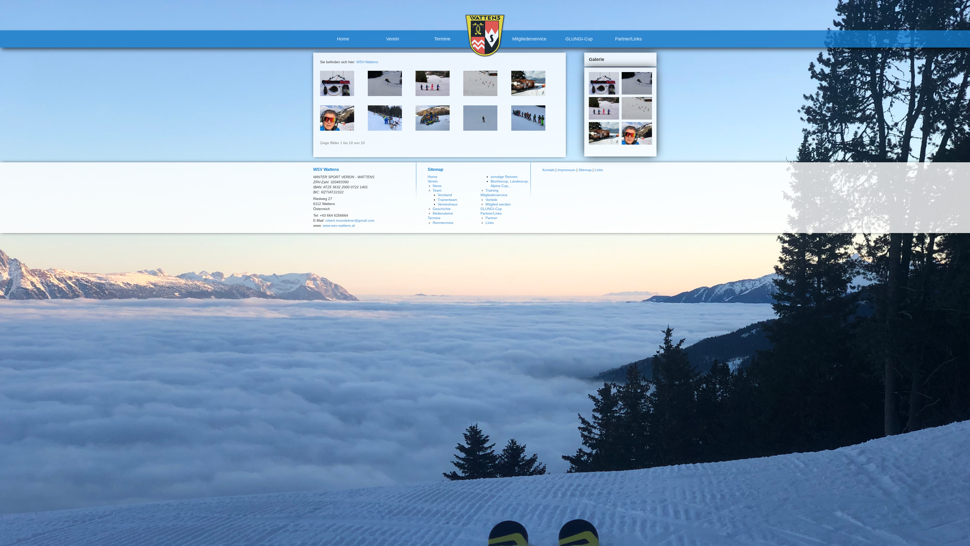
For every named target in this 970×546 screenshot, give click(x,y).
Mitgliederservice (529, 38)
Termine (442, 38)
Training (492, 190)
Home (343, 38)
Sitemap (585, 170)
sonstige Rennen (504, 177)
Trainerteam (447, 200)
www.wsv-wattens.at (339, 225)
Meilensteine (443, 213)
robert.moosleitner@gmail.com (350, 220)
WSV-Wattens (367, 62)
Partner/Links (628, 38)
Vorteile (491, 200)
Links (490, 223)
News (437, 186)
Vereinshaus (447, 204)
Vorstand (445, 195)
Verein (392, 38)
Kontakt (548, 170)
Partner (491, 218)
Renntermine (443, 223)
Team (437, 190)
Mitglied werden (498, 204)
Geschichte (442, 209)
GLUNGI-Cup (579, 38)
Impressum (566, 170)
